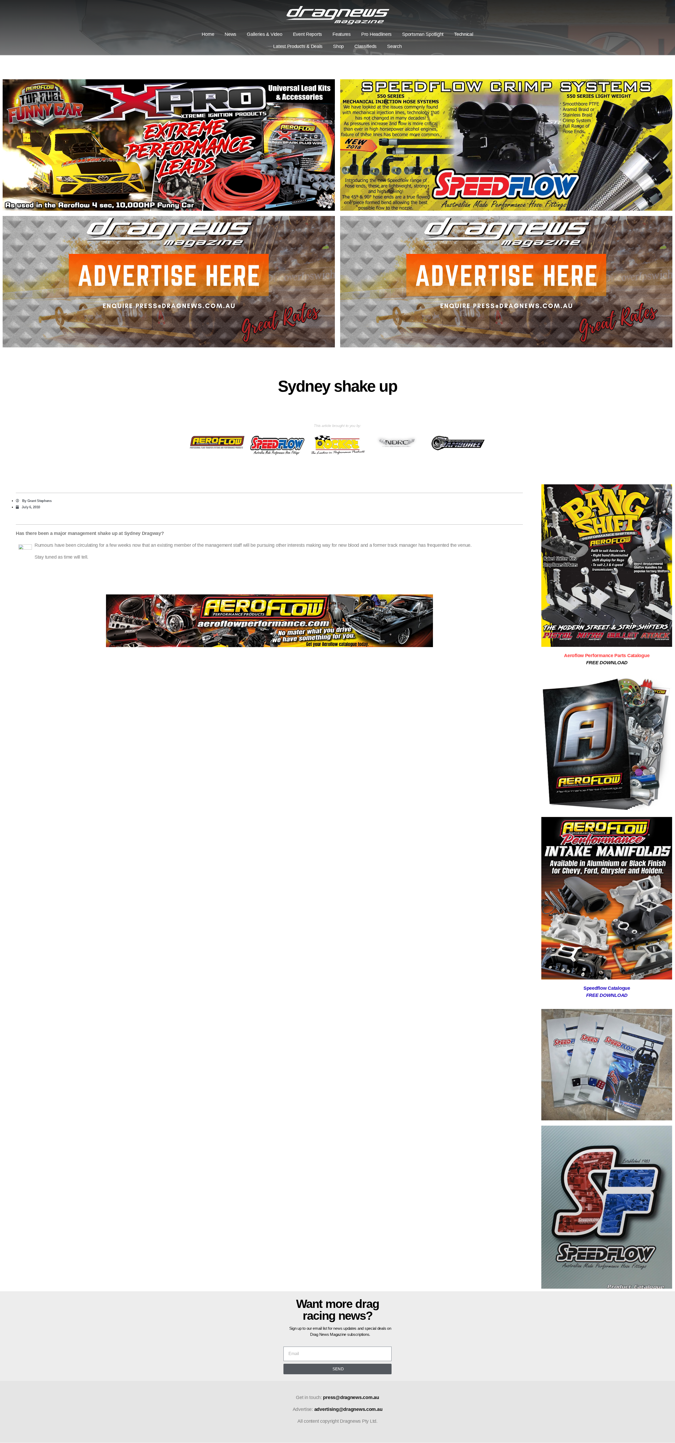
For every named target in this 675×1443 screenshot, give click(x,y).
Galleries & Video (264, 34)
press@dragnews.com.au (351, 1397)
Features (341, 34)
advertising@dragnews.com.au (348, 1409)
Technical (463, 34)
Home (208, 34)
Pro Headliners (376, 34)
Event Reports (307, 34)
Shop (338, 46)
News (230, 34)
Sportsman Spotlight (422, 34)
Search (394, 46)
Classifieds (365, 46)
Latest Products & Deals (297, 46)
